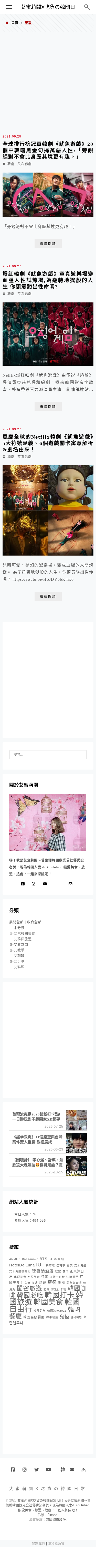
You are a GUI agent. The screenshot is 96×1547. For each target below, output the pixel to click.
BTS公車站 (56, 1259)
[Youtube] (46, 884)
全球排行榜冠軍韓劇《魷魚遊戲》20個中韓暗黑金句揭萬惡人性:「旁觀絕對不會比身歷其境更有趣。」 (48, 150)
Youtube (50, 1471)
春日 (65, 1271)
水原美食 (34, 1276)
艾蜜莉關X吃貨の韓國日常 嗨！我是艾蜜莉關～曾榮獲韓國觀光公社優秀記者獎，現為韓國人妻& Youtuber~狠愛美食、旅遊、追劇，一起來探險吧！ (48, 1505)
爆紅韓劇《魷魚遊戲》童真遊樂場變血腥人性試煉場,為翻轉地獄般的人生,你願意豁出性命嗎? (48, 280)
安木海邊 (80, 1265)
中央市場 (49, 1265)
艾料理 (19, 967)
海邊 (35, 1282)
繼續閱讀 (48, 244)
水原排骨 (20, 1276)
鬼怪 (64, 1316)
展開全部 (16, 922)
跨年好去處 (74, 1282)
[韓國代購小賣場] (55, 884)
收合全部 (34, 922)
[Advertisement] (48, 82)
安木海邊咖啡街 (20, 1271)
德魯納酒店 (43, 1271)
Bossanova (30, 1259)
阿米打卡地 (58, 1289)
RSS (85, 1471)
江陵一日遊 (57, 1276)
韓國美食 (48, 1302)
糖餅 (61, 1282)
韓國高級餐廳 (34, 1317)
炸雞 (42, 1282)
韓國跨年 (40, 1310)
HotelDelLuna (22, 1265)
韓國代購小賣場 (61, 1469)
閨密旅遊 (29, 1288)
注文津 (25, 1282)
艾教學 (19, 950)
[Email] (71, 884)
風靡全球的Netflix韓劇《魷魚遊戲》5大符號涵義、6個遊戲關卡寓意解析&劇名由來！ (48, 443)
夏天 (70, 1265)
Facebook (15, 1471)
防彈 (47, 1289)
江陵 (44, 1277)
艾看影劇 (24, 164)
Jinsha (52, 1515)
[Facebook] (24, 884)
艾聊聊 (19, 956)
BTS (43, 1259)
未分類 (19, 928)
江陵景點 (72, 1276)
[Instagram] (34, 884)
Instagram (26, 1471)
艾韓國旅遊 (23, 939)
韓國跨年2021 (57, 1310)
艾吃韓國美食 (24, 933)
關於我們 (38, 1543)
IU (38, 1264)
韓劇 (11, 164)
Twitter (38, 1471)
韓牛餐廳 (52, 1317)
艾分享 (19, 961)
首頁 (14, 23)
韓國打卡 (59, 1295)
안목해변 (76, 1317)
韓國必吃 (30, 1295)
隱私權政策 (56, 1543)
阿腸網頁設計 (56, 1520)
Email (74, 1471)
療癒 (52, 1282)
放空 (58, 1271)
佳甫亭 (61, 1265)
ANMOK (15, 1259)
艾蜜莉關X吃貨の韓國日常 (48, 9)
